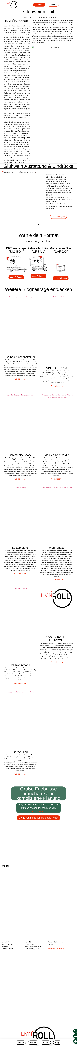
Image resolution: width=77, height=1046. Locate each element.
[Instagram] (3, 866)
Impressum (51, 948)
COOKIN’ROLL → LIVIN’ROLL (56, 639)
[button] (2, 172)
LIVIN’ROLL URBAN (57, 368)
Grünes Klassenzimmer (20, 356)
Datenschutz (61, 948)
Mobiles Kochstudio (56, 455)
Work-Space (57, 547)
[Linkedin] (7, 866)
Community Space (20, 455)
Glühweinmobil (20, 665)
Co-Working (20, 751)
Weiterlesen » (20, 379)
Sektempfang (20, 547)
